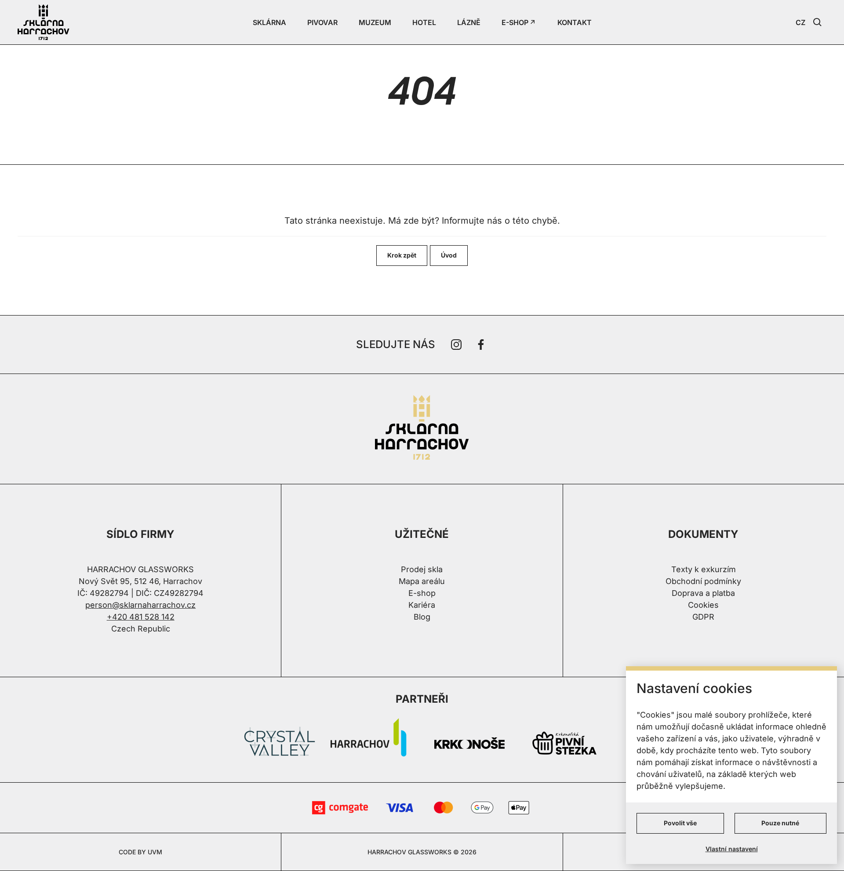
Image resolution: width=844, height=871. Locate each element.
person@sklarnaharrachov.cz (140, 605)
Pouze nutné (780, 823)
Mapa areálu (422, 581)
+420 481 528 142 (141, 616)
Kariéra (421, 605)
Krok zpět (401, 255)
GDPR (703, 616)
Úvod (449, 255)
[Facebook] (481, 345)
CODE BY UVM (140, 852)
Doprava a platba (703, 593)
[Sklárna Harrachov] (422, 429)
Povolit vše (680, 823)
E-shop (422, 593)
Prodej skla (422, 569)
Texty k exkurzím (703, 569)
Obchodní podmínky (703, 581)
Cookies (703, 605)
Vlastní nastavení (732, 849)
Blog (422, 616)
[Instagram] (456, 345)
